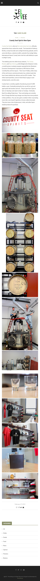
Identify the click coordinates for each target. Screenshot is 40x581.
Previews (5, 554)
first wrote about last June (24, 46)
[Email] (23, 22)
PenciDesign (20, 578)
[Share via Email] (23, 507)
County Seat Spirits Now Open (20, 40)
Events (5, 537)
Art (4, 529)
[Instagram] (21, 22)
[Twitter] (18, 22)
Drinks (5, 533)
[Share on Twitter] (21, 507)
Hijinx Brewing (13, 64)
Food (4, 541)
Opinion (5, 550)
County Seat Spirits (7, 46)
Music (4, 545)
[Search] (38, 3)
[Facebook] (16, 22)
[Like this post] (16, 507)
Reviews (5, 558)
